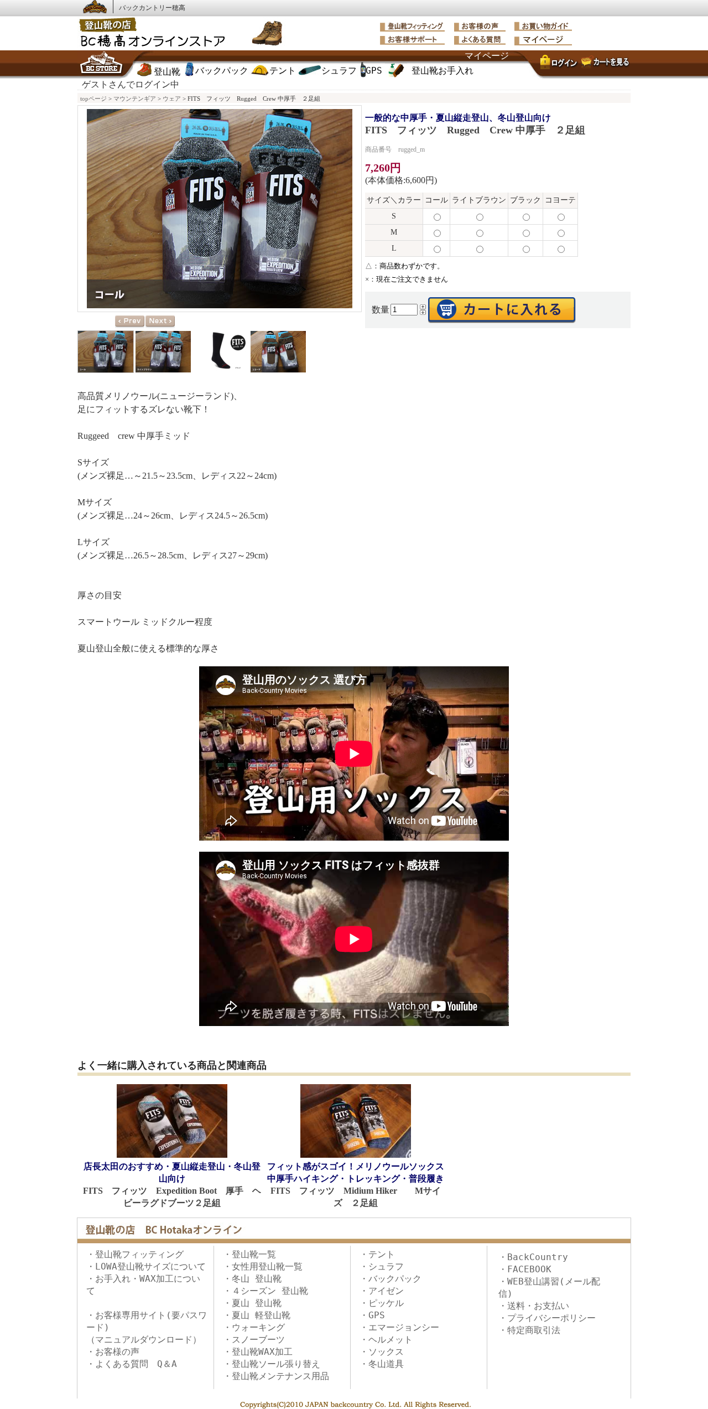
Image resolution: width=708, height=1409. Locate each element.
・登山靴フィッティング (135, 1254)
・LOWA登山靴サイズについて (146, 1266)
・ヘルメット (386, 1339)
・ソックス (382, 1351)
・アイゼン (382, 1291)
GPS (374, 70)
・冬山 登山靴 (252, 1278)
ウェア (172, 98)
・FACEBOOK (524, 1269)
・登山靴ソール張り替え (271, 1364)
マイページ (487, 55)
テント (282, 70)
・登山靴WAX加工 (258, 1351)
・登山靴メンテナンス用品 (276, 1376)
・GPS (372, 1315)
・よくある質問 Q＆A (131, 1364)
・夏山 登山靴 (252, 1303)
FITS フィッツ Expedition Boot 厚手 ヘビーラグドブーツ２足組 (172, 1185)
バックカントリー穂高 (152, 8)
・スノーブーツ (254, 1339)
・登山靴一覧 (249, 1254)
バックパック (221, 70)
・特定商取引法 (529, 1330)
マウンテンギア (134, 98)
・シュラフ (382, 1266)
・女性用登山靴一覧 (263, 1266)
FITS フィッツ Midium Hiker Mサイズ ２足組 (355, 1185)
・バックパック (390, 1278)
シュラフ (339, 70)
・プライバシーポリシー (547, 1318)
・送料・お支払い (533, 1306)
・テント (377, 1254)
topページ (93, 98)
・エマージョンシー (399, 1327)
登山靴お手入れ (442, 70)
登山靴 (167, 71)
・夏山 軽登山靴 (256, 1315)
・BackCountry (533, 1257)
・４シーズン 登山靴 (265, 1291)
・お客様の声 (112, 1351)
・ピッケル (382, 1303)
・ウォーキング (254, 1327)
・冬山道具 (382, 1364)
